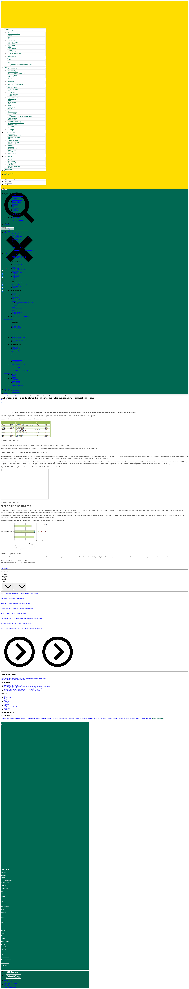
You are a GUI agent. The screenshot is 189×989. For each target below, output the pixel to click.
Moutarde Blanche (16, 348)
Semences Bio (7, 373)
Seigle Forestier (16, 351)
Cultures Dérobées (16, 326)
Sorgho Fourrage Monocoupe (19, 256)
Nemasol (14, 341)
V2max (2, 954)
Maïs (6, 67)
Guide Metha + (15, 392)
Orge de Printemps (16, 202)
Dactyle (14, 294)
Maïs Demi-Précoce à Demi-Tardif (20, 237)
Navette (14, 267)
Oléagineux (6, 224)
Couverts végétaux (5, 906)
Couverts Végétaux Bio (14, 166)
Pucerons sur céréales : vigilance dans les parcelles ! (13, 679)
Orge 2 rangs (15, 204)
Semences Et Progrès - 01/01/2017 (127, 718)
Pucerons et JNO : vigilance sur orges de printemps (12, 598)
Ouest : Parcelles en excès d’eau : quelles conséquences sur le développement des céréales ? (22, 618)
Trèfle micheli (15, 273)
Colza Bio (14, 375)
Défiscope (3, 922)
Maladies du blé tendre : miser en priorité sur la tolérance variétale (16, 623)
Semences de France (5, 395)
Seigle (13, 206)
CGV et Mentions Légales (13, 976)
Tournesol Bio (15, 379)
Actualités (14, 395)
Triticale (14, 209)
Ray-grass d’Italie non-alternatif (19, 284)
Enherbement (15, 325)
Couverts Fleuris (16, 329)
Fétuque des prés (16, 295)
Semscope (3, 919)
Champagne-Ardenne (9, 698)
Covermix (3, 944)
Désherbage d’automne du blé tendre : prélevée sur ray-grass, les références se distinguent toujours (23, 678)
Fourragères (6, 258)
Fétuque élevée (15, 297)
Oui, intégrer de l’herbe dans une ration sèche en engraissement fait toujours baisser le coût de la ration (27, 686)
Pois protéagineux (12, 56)
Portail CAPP (4, 965)
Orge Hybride (15, 201)
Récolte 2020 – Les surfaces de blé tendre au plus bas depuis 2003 (16, 603)
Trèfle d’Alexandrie (17, 272)
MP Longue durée (16, 313)
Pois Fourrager (15, 271)
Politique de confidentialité (13, 978)
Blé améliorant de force (14, 34)
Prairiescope (3, 914)
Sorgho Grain (15, 254)
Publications (3, 875)
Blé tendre (14, 198)
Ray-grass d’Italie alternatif (18, 269)
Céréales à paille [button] (7, 193)
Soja (9, 63)
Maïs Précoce (15, 235)
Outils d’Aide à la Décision (13, 974)
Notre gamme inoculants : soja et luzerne (21, 64)
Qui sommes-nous (5, 882)
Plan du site (3, 872)
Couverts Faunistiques (17, 327)
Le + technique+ (16, 390)
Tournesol (10, 65)
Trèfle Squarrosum (16, 277)
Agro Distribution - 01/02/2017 (8, 718)
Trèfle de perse (15, 275)
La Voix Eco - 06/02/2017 (100, 718)
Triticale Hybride (16, 210)
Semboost (3, 952)
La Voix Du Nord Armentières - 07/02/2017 (63, 718)
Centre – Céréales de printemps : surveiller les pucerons (13, 613)
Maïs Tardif (15, 240)
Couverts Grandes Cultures (18, 337)
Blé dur (14, 197)
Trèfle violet (15, 287)
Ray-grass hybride (16, 286)
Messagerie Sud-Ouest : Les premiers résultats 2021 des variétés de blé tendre (22, 690)
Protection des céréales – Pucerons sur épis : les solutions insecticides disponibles (19, 593)
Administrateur (11, 399)
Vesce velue (15, 279)
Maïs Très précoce (16, 233)
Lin (7, 227)
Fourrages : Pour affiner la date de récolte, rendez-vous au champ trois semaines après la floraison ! (26, 688)
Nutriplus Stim (4, 947)
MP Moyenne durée (17, 312)
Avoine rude (15, 347)
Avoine (14, 194)
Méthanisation (7, 389)
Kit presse (3, 877)
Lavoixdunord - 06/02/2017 (112, 718)
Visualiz (2, 917)
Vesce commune (16, 361)
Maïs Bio (14, 378)
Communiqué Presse (12, 972)
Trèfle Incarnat (15, 276)
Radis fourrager (16, 350)
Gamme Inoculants (5, 957)
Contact (5, 177)
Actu (20, 395)
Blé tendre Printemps (17, 200)
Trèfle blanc (15, 305)
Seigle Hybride (15, 208)
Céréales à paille (7, 697)
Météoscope (3, 912)
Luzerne (14, 301)
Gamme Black (4, 949)
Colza (7, 226)
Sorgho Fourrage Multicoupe (15, 84)
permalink (5, 568)
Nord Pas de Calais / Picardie (10, 706)
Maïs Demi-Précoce (17, 236)
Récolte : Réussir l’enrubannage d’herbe (13, 685)
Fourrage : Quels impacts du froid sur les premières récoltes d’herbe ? (17, 608)
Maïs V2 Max (11, 78)
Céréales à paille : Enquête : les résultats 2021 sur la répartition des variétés (21, 689)
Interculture (6, 704)
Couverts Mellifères (17, 339)
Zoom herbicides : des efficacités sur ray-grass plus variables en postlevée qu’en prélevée (21, 628)
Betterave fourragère (13, 103)
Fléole (13, 298)
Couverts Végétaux (8, 319)
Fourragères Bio (16, 381)
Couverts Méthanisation (17, 340)
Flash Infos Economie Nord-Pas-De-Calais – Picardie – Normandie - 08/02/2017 (34, 718)
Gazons (5, 393)
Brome (14, 293)
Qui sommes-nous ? (11, 975)
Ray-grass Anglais (16, 299)
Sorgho (6, 80)
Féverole (14, 213)
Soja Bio (14, 377)
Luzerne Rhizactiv (16, 303)
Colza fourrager (16, 265)
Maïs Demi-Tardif (16, 239)
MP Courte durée (16, 310)
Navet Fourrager (16, 268)
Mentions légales (8, 880)
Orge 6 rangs (15, 205)
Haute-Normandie (8, 702)
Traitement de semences (14, 53)
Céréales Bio (15, 374)
